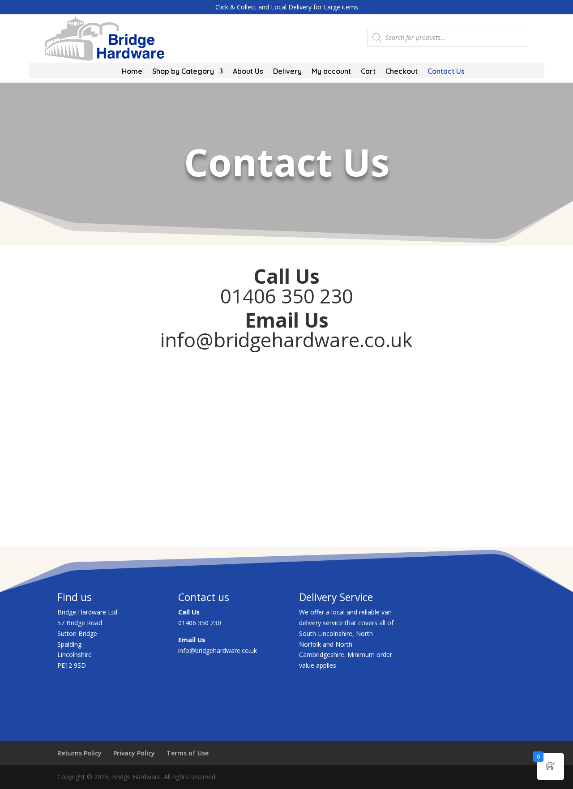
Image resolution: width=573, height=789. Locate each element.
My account (331, 72)
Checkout (401, 72)
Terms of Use (188, 753)
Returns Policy (79, 753)
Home (132, 72)
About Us (248, 72)
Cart (368, 72)
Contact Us (446, 72)
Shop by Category (183, 72)
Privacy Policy (134, 753)
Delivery (287, 72)
